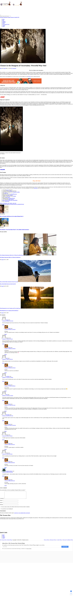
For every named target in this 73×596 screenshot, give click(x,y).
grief (8, 203)
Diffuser (10, 190)
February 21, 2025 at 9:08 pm (10, 385)
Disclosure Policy (53, 539)
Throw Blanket (10, 195)
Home (3, 19)
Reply (3, 324)
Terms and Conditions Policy (68, 539)
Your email (3, 528)
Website (1, 504)
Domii (4, 68)
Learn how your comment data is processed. (22, 512)
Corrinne (7, 376)
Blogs (3, 535)
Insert (7, 189)
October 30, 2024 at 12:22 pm (7, 320)
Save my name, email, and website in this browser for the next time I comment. (15, 506)
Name (1, 500)
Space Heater (7, 197)
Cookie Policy (59, 539)
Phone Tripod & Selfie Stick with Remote (9, 200)
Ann (6, 394)
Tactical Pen (7, 201)
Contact (3, 25)
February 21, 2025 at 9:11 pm (10, 405)
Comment (2, 498)
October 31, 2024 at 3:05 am (7, 359)
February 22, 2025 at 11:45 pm (10, 425)
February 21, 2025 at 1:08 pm (7, 377)
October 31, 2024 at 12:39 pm (10, 367)
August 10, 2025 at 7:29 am (7, 435)
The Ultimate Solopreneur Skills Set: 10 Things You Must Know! (12, 255)
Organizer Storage (11, 198)
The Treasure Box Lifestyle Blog (6, 539)
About (3, 26)
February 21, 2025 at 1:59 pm (7, 395)
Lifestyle (3, 21)
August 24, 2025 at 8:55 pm (10, 480)
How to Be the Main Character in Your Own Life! (9, 281)
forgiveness (5, 203)
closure (1, 203)
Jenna (7, 319)
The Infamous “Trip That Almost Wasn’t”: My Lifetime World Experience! (14, 229)
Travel (3, 23)
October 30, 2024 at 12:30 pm (10, 329)
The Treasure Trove (5, 24)
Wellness (3, 22)
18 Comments (13, 68)
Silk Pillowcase (14, 194)
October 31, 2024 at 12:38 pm (10, 348)
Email (1, 502)
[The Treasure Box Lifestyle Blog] (11, 9)
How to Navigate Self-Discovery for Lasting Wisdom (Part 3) (11, 216)
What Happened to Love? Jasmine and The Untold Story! (10, 308)
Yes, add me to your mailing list (7, 508)
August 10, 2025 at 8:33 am (7, 453)
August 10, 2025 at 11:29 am (7, 472)
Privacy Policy (46, 539)
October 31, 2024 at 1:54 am (7, 338)
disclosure (29, 76)
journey (11, 203)
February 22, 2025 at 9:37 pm (7, 415)
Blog (3, 20)
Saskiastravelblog (9, 471)
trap (15, 203)
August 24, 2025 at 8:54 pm (10, 462)
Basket (14, 196)
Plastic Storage (11, 199)
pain (13, 203)
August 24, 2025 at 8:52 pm (10, 444)
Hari (7, 358)
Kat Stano (8, 414)
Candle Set (6, 193)
